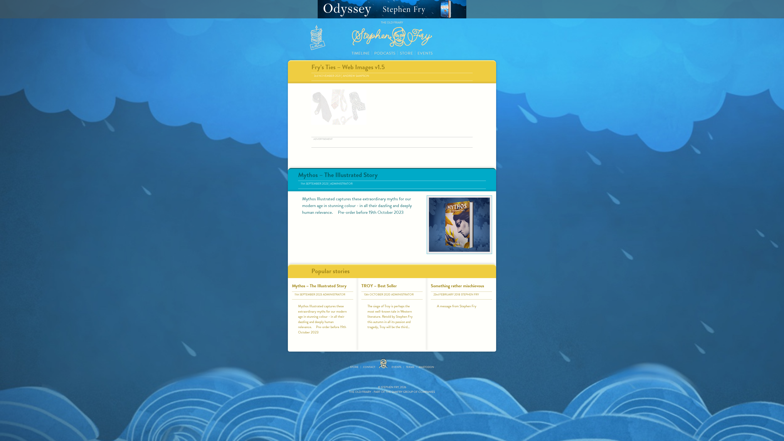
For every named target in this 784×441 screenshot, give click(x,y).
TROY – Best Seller (379, 285)
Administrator (341, 184)
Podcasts (384, 53)
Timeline (361, 53)
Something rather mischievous (457, 285)
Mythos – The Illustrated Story (338, 175)
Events (425, 53)
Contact (369, 367)
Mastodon (426, 367)
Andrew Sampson (356, 76)
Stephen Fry (470, 294)
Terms (410, 367)
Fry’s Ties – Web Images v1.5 (348, 67)
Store (406, 53)
